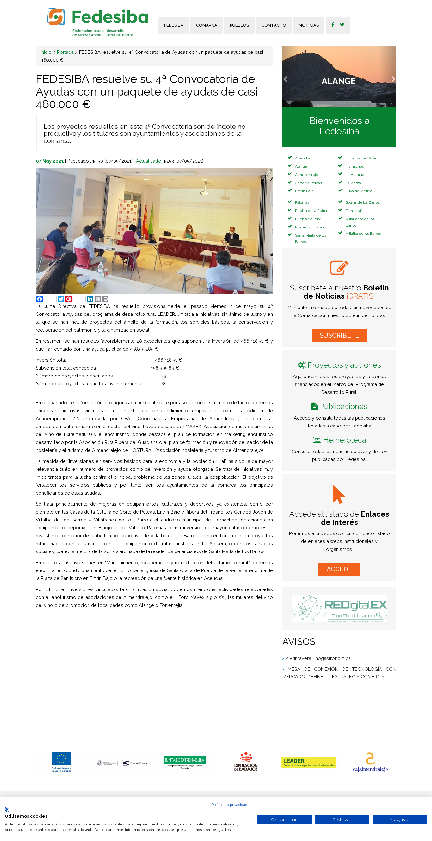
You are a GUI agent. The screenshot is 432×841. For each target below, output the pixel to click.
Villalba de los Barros (363, 233)
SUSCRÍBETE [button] (339, 335)
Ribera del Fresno (310, 227)
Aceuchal (303, 158)
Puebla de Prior (308, 219)
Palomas (302, 202)
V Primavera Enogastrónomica (318, 658)
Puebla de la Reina (311, 211)
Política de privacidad (229, 804)
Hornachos (355, 166)
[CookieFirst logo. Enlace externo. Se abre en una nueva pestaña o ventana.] (7, 809)
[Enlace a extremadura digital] (339, 608)
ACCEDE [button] (339, 569)
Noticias (309, 25)
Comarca (206, 25)
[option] (62, 761)
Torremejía (355, 211)
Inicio (46, 52)
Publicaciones (343, 406)
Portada (65, 52)
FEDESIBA (173, 25)
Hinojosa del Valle (361, 158)
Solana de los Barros (363, 202)
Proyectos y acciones (344, 365)
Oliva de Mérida (359, 191)
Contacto (274, 25)
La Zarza (353, 183)
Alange (301, 166)
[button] (290, 76)
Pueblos (239, 25)
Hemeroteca (344, 440)
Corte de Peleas (308, 183)
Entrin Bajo (304, 191)
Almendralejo (306, 174)
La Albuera (355, 174)
